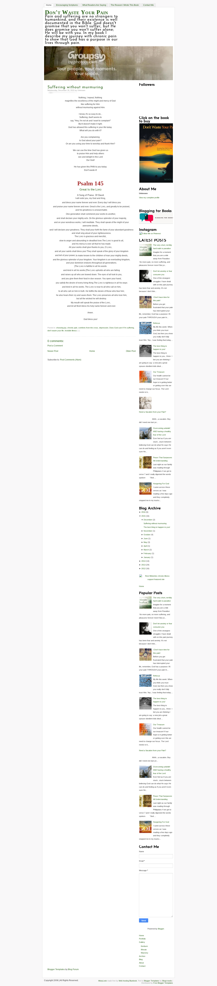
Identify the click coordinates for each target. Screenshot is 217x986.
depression (103, 328)
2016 (143, 512)
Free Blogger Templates (163, 983)
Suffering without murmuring (75, 87)
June (146, 538)
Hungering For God (161, 484)
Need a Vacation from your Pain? (152, 412)
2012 (143, 568)
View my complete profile (149, 198)
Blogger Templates (56, 969)
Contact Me (148, 5)
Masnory (144, 953)
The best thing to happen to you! (157, 527)
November (148, 531)
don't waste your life (55, 331)
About (141, 963)
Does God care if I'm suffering (121, 328)
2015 (143, 516)
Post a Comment (55, 345)
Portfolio (142, 939)
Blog (141, 959)
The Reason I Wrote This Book (125, 5)
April (145, 546)
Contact (142, 966)
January (147, 557)
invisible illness (71, 331)
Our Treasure (158, 372)
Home (49, 5)
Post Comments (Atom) (70, 360)
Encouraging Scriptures (67, 5)
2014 (143, 561)
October (147, 535)
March (146, 550)
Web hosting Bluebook (128, 981)
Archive (142, 956)
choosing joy (61, 328)
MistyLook (102, 981)
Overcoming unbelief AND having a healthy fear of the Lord (162, 431)
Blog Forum (73, 969)
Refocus (156, 323)
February (147, 553)
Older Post (131, 351)
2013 (143, 565)
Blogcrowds (167, 981)
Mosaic (144, 950)
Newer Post (52, 351)
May (145, 542)
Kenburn (144, 946)
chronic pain (72, 328)
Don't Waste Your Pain (76, 12)
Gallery (142, 942)
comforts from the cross (88, 328)
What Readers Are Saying (94, 5)
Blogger (161, 929)
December (148, 520)
